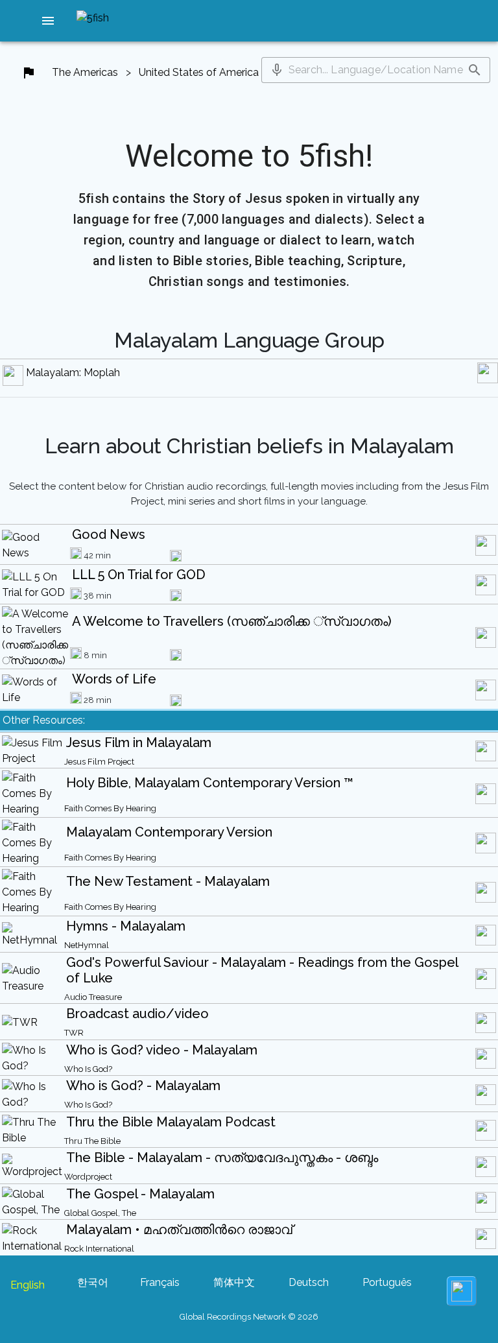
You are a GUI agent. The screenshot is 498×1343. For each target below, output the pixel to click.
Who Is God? (88, 1069)
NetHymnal (86, 945)
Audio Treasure (93, 997)
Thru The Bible (92, 1141)
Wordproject (88, 1177)
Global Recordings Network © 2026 (249, 1317)
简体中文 (234, 1282)
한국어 (92, 1282)
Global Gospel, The (100, 1213)
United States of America (199, 72)
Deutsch (309, 1282)
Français (160, 1282)
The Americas (85, 72)
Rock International (99, 1249)
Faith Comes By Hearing (110, 808)
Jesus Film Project (99, 762)
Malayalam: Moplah (73, 372)
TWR (74, 1033)
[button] (48, 20)
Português (387, 1282)
